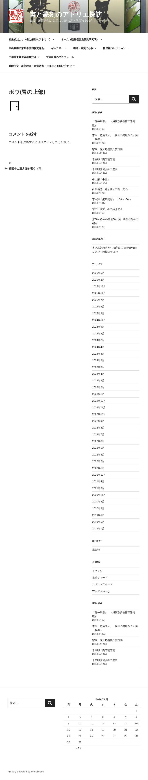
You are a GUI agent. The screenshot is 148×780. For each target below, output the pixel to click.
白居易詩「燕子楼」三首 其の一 (112, 189)
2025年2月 (98, 313)
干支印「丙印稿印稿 (103, 159)
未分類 (96, 549)
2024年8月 (98, 333)
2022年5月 (98, 447)
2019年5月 (98, 521)
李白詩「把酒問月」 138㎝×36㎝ (111, 199)
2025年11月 (99, 293)
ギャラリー (57, 48)
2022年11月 (99, 407)
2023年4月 (98, 373)
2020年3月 (98, 508)
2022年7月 (98, 434)
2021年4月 (98, 481)
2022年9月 (98, 421)
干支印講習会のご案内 (104, 169)
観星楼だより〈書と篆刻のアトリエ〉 (30, 39)
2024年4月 (98, 347)
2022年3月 (98, 454)
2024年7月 (98, 340)
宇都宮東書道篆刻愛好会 (22, 57)
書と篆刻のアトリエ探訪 (66, 14)
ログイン (46, 142)
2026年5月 (98, 272)
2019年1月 (98, 528)
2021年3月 (98, 488)
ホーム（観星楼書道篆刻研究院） (80, 39)
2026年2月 (98, 279)
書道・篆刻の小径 (83, 48)
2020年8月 (98, 501)
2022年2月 (98, 461)
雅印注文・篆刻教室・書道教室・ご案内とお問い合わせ (40, 65)
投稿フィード (99, 577)
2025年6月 (98, 306)
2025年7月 (98, 299)
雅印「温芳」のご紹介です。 (108, 209)
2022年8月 (98, 427)
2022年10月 (99, 414)
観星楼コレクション (114, 48)
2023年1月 (98, 394)
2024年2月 (98, 360)
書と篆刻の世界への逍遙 (106, 247)
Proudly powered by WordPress (26, 771)
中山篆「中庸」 (106, 179)
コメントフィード (102, 584)
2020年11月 (99, 494)
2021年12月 (99, 474)
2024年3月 (98, 353)
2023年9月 (98, 367)
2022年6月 (98, 441)
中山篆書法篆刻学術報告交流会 (26, 48)
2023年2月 (98, 387)
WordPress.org (100, 591)
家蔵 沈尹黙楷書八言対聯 (107, 149)
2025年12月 (99, 286)
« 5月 (79, 748)
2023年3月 (98, 380)
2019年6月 (98, 515)
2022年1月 (98, 468)
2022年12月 (99, 400)
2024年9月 (98, 326)
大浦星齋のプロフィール (60, 57)
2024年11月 (99, 320)
